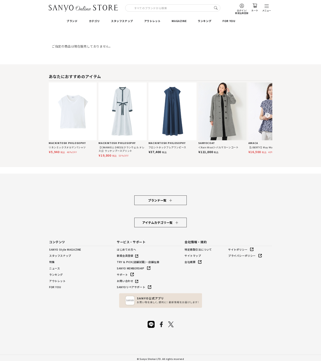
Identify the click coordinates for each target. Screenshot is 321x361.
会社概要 (190, 262)
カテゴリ (94, 21)
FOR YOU (229, 21)
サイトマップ (193, 255)
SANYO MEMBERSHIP (130, 268)
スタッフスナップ (122, 21)
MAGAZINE (179, 21)
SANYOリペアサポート (131, 287)
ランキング (204, 21)
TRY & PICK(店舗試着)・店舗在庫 (138, 262)
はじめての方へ (126, 249)
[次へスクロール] (267, 115)
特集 (52, 262)
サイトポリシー (237, 249)
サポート (122, 274)
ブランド (72, 21)
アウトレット (152, 21)
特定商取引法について (198, 249)
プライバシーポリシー (242, 255)
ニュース (54, 268)
